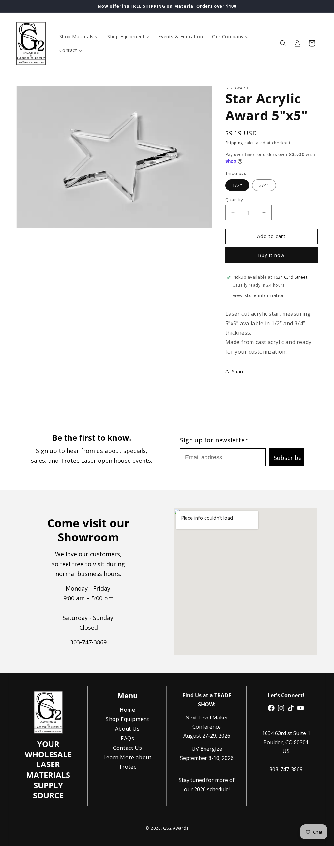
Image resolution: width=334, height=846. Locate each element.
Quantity (234, 200)
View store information (259, 295)
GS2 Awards (176, 828)
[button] (283, 43)
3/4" (264, 185)
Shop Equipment (127, 719)
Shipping (234, 142)
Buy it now (271, 255)
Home (127, 709)
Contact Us (127, 747)
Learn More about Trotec (127, 761)
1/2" (237, 185)
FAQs (127, 738)
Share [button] (238, 372)
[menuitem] (79, 36)
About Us (127, 728)
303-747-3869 (88, 642)
